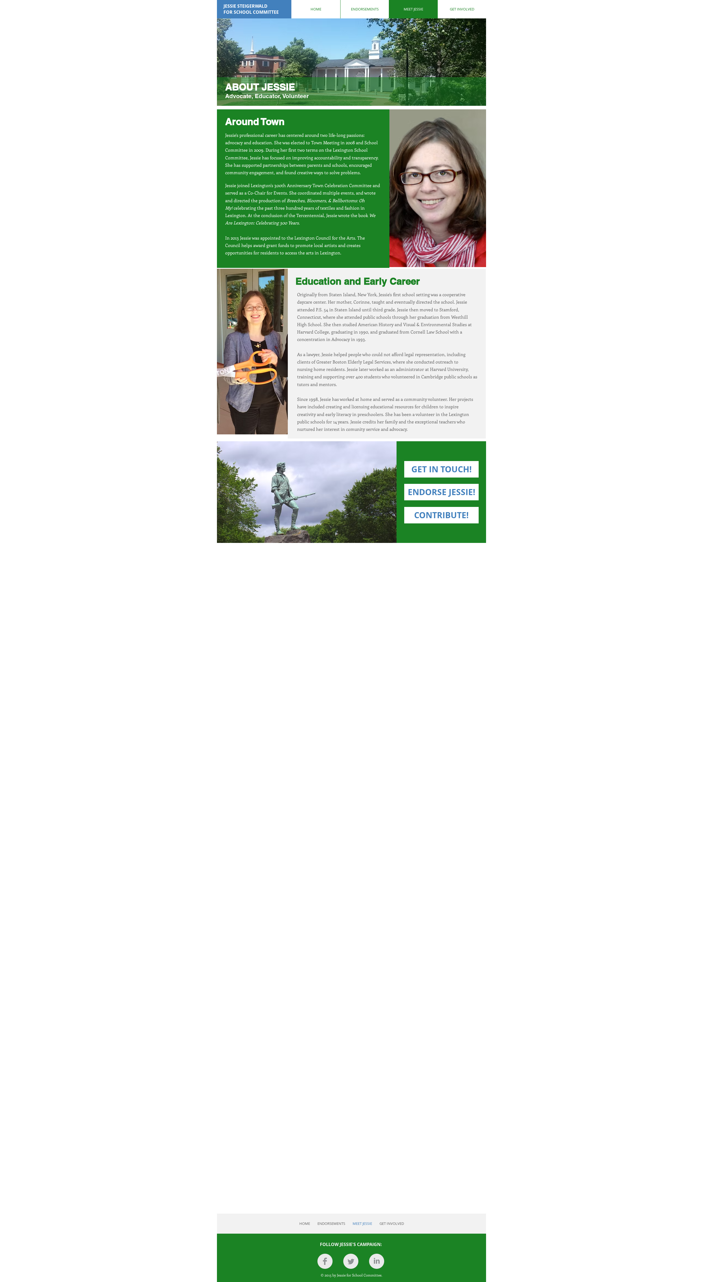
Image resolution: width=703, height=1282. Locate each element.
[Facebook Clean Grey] (325, 1261)
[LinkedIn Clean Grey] (376, 1261)
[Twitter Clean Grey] (350, 1261)
